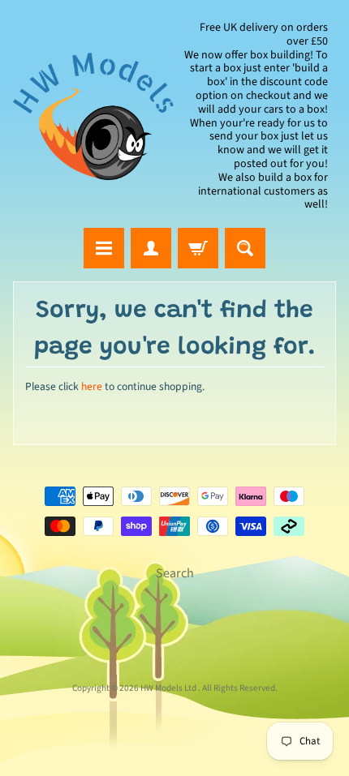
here (91, 386)
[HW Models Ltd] (93, 116)
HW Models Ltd (169, 688)
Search (175, 573)
